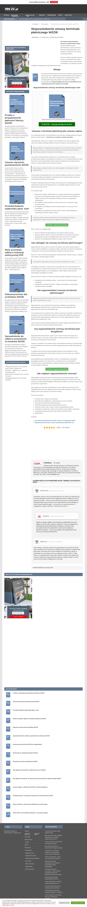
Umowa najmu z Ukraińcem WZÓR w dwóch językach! (30, 787)
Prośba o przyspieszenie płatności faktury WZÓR (29, 693)
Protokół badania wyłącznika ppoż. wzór (26, 710)
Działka (27, 842)
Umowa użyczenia (29, 869)
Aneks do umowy (29, 863)
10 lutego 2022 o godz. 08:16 (57, 516)
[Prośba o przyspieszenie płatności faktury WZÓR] (8, 696)
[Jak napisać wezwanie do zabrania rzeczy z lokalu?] (8, 773)
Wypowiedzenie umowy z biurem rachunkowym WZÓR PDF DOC (54, 422)
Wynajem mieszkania (30, 855)
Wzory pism (68, 15)
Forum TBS (42, 15)
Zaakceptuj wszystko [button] (78, 903)
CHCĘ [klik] (54, 2)
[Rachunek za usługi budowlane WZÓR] (8, 756)
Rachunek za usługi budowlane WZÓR (25, 753)
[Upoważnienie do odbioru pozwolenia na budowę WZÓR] (8, 739)
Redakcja (36, 37)
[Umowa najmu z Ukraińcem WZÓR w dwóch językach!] (8, 790)
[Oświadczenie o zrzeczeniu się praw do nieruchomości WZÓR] (8, 799)
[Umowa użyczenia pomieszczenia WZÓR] (8, 705)
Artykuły (6, 15)
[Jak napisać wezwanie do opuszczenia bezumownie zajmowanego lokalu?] (8, 782)
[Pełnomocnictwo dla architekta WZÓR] (8, 730)
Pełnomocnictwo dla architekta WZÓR (25, 727)
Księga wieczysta (29, 853)
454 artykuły (56, 463)
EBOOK (60, 15)
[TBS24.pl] (43, 8)
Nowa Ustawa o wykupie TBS (13, 368)
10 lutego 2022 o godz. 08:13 (56, 490)
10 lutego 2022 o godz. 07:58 (55, 541)
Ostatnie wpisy (11, 689)
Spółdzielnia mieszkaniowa (32, 858)
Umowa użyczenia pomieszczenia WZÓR (26, 701)
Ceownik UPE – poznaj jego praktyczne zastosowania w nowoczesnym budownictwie (52, 852)
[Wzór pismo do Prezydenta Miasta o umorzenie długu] (8, 816)
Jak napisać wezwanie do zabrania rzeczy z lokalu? (29, 770)
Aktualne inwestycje (15, 15)
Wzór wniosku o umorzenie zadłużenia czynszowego (30, 804)
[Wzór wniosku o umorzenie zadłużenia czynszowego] (8, 807)
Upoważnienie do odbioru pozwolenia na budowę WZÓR (16, 339)
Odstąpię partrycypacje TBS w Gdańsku (16, 366)
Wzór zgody (28, 861)
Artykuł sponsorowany (56, 37)
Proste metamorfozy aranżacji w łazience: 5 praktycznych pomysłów (53, 896)
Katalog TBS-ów (30, 15)
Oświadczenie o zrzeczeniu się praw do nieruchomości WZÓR (33, 795)
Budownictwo (28, 850)
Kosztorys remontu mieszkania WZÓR (25, 761)
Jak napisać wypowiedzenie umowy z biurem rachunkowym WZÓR (55, 420)
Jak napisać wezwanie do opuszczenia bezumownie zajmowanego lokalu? (37, 778)
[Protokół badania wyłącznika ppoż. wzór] (8, 713)
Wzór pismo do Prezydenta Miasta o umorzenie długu (30, 813)
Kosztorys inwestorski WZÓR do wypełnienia (27, 744)
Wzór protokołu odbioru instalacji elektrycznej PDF (14, 252)
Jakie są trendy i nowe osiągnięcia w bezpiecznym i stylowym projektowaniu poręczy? (53, 837)
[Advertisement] (45, 52)
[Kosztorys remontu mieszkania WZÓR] (8, 765)
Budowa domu (51, 15)
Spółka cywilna (29, 866)
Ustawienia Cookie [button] (64, 903)
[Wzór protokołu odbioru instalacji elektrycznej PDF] (8, 722)
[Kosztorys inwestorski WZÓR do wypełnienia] (8, 748)
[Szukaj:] (74, 19)
